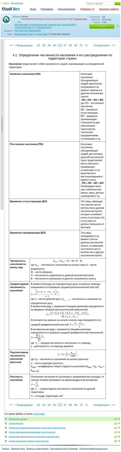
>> (113, 45)
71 (86, 45)
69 (75, 45)
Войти (6, 3)
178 (115, 432)
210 (115, 428)
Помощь (5, 449)
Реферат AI (87, 9)
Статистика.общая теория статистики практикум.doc (34, 436)
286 (115, 441)
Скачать (101, 26)
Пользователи (66, 9)
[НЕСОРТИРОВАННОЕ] (28, 30)
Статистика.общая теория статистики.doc (29, 441)
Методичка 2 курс (24, 34)
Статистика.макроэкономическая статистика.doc (32, 432)
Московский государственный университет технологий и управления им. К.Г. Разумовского (45, 26)
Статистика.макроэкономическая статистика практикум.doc (37, 428)
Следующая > (102, 45)
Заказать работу (109, 9)
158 (115, 423)
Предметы (47, 9)
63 (43, 45)
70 (81, 45)
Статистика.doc (16, 423)
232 (115, 419)
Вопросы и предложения (38, 449)
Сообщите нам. (80, 19)
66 (59, 45)
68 (70, 45)
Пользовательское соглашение (64, 449)
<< (11, 45)
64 (49, 45)
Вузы (33, 9)
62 (38, 45)
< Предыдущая (23, 45)
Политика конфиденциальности (93, 449)
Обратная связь (18, 449)
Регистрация (17, 3)
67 (65, 45)
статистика (41, 34)
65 (54, 45)
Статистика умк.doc (18, 419)
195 (115, 436)
